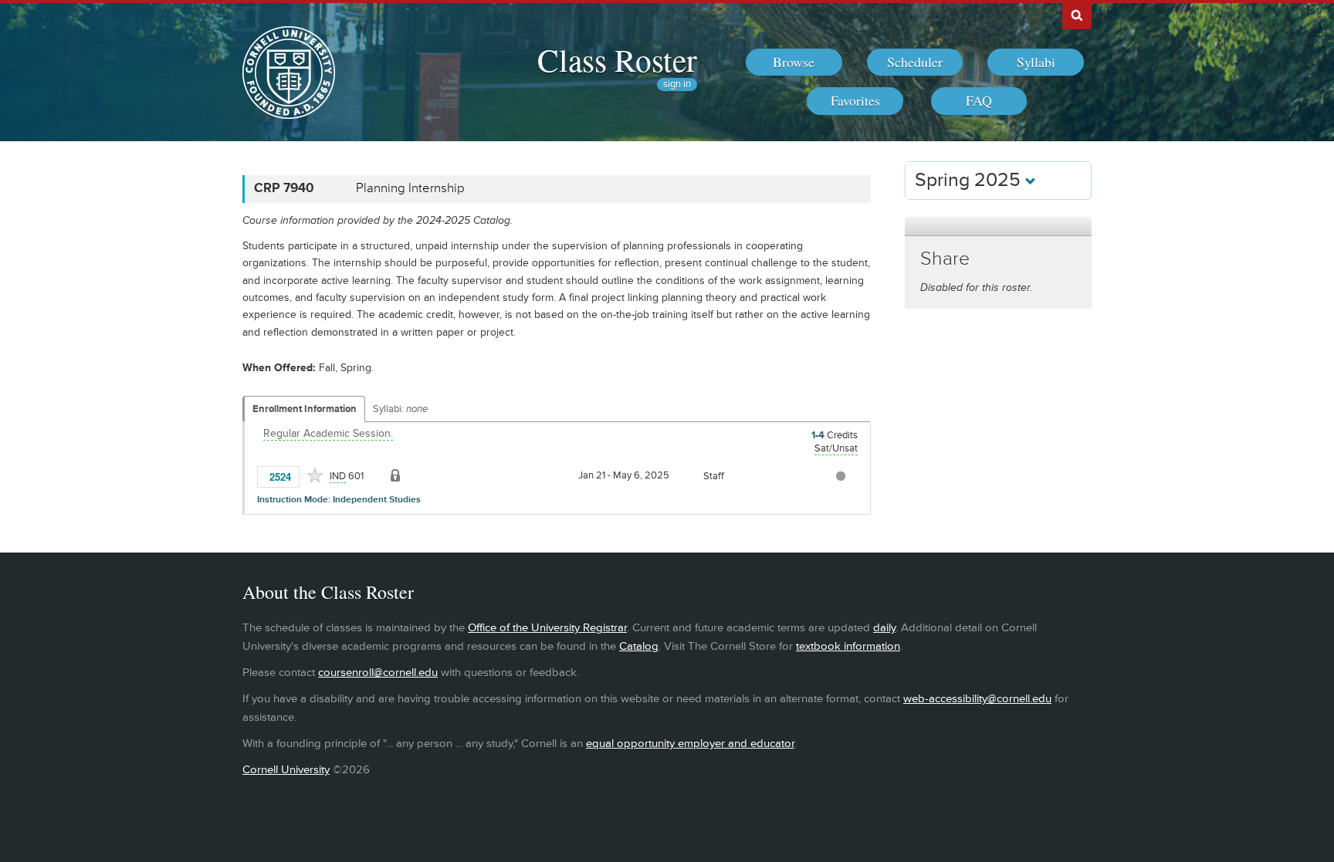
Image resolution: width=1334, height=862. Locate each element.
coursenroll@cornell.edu (378, 672)
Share (945, 259)
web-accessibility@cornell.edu (977, 698)
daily (884, 627)
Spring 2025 (970, 180)
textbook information (848, 646)
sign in (677, 84)
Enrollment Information (304, 409)
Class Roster (617, 59)
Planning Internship (410, 188)
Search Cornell (1077, 14)
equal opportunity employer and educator (690, 743)
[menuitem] (794, 62)
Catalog (639, 646)
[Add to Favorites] (314, 475)
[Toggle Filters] (998, 226)
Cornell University (286, 769)
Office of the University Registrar (547, 627)
